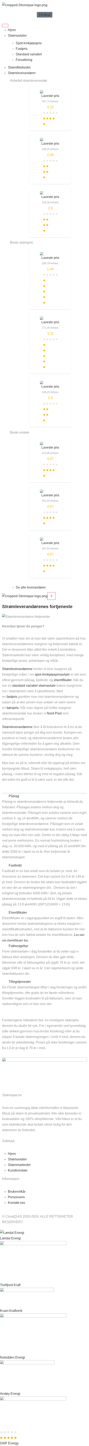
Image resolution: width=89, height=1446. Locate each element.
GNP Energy (9, 1443)
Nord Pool (54, 713)
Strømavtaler (17, 35)
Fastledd (15, 865)
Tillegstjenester (20, 981)
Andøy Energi (10, 1393)
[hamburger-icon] (5, 25)
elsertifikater (63, 680)
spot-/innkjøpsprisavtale (52, 674)
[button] (44, 796)
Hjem (12, 30)
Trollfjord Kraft (10, 1285)
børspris (13, 708)
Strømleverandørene (17, 669)
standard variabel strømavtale (34, 685)
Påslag (14, 796)
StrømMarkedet (19, 67)
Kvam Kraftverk (11, 1310)
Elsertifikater (18, 912)
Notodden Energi (12, 1357)
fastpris (12, 696)
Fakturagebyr (18, 946)
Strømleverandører (22, 73)
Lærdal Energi (10, 1238)
